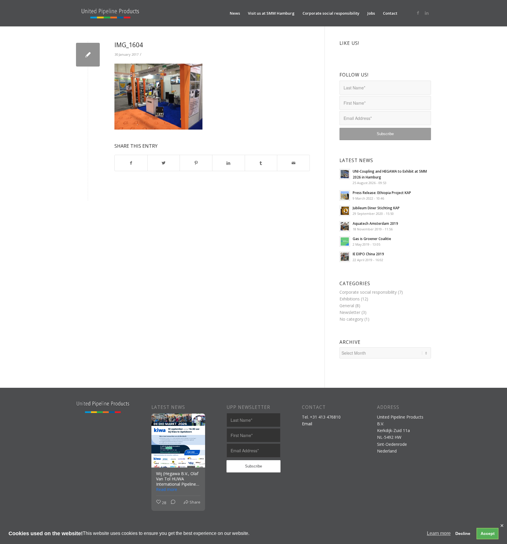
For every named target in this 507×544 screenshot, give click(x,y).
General (346, 305)
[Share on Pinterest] (196, 163)
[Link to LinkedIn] (426, 12)
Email (307, 423)
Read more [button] (166, 489)
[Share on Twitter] (164, 163)
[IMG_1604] (88, 55)
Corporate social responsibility (368, 292)
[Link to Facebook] (417, 12)
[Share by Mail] (293, 163)
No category (351, 319)
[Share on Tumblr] (261, 163)
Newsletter (349, 312)
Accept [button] (488, 533)
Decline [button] (462, 533)
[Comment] (171, 502)
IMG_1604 (128, 45)
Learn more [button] (439, 533)
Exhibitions (349, 299)
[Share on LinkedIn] (228, 163)
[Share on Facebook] (131, 163)
